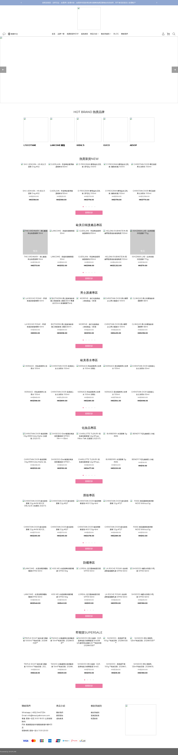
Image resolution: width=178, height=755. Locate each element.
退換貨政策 (95, 715)
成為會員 (84, 34)
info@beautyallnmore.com (38, 715)
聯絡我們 (124, 34)
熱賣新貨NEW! (73, 34)
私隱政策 (94, 718)
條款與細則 (105, 34)
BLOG (116, 34)
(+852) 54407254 (38, 712)
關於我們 (59, 712)
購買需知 (59, 715)
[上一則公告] (21, 3)
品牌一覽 (61, 34)
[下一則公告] (157, 3)
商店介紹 (93, 34)
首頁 (53, 34)
